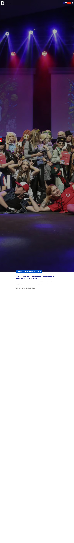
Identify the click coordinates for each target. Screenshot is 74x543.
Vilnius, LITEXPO (8, 3)
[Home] (2, 2)
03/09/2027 (7, 2)
